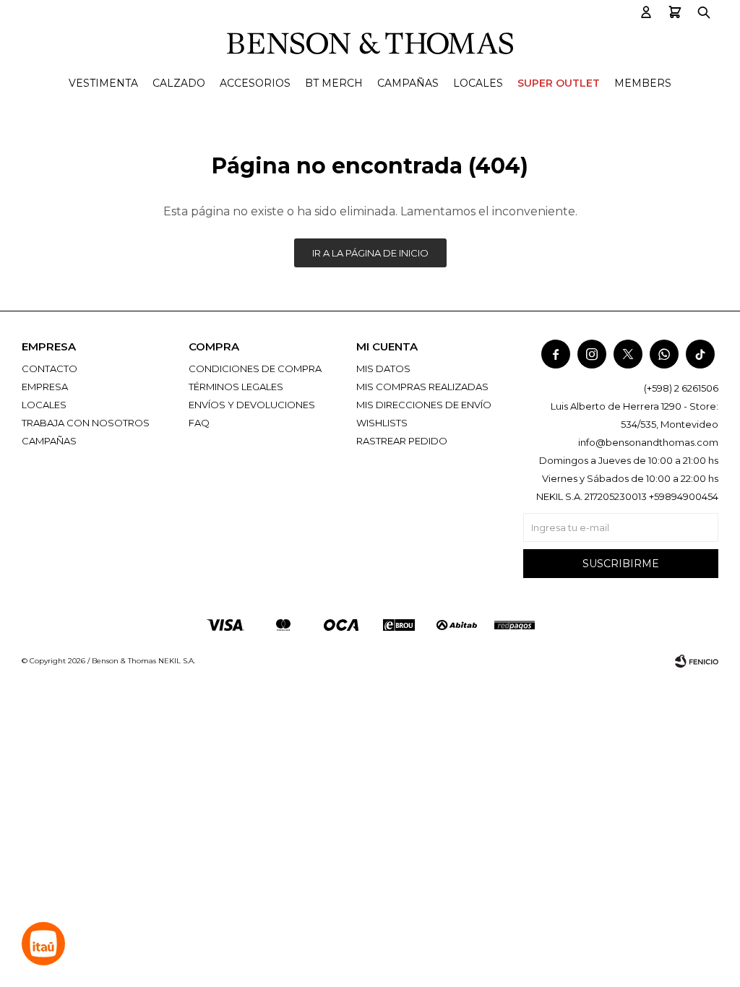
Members (642, 83)
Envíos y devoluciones (252, 404)
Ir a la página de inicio (370, 253)
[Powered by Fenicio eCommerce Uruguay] (696, 661)
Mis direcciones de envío (423, 404)
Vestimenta (103, 83)
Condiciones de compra (255, 368)
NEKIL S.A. (176, 660)
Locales (478, 83)
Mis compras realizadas (422, 386)
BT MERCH (334, 83)
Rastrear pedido (401, 441)
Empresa (45, 386)
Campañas (408, 83)
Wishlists (382, 422)
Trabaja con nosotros (86, 422)
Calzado (178, 83)
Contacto (49, 368)
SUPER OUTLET (558, 83)
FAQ (199, 422)
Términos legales (236, 386)
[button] (646, 12)
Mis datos (383, 368)
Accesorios (255, 83)
